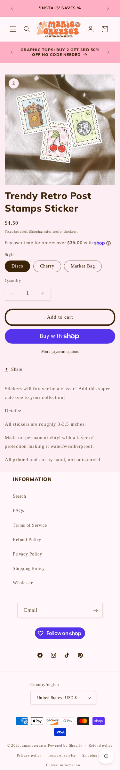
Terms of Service (30, 525)
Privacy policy (29, 755)
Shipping (36, 231)
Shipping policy (95, 755)
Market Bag (83, 266)
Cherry (47, 266)
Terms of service (62, 755)
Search (19, 496)
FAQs (18, 510)
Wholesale (23, 582)
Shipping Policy (29, 568)
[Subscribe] (95, 610)
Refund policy (101, 745)
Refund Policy (27, 539)
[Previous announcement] (12, 8)
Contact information (63, 765)
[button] (13, 29)
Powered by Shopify (65, 745)
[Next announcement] (108, 8)
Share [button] (16, 369)
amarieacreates (34, 745)
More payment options (60, 351)
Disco (17, 266)
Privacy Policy (27, 554)
